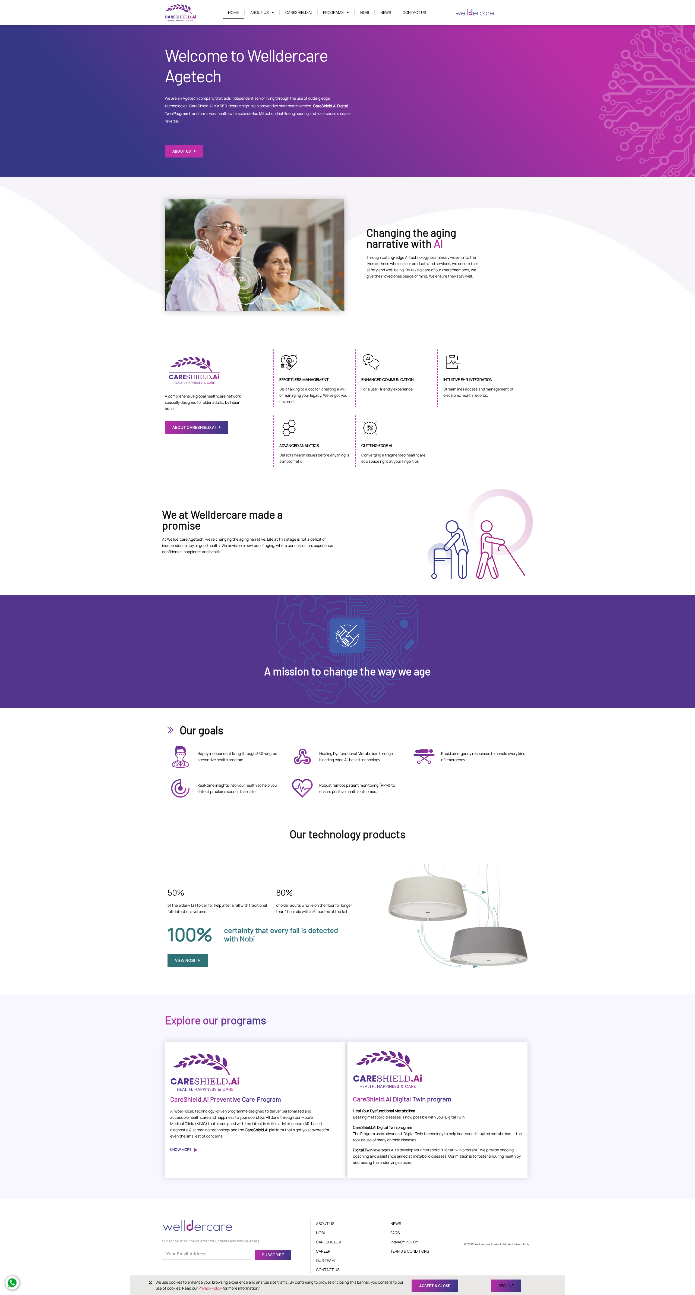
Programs (333, 12)
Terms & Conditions (409, 1251)
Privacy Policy (404, 1241)
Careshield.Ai (329, 1241)
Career (323, 1251)
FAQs (395, 1232)
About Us (259, 12)
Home (233, 12)
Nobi (364, 12)
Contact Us (414, 12)
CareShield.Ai (298, 12)
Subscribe (273, 1254)
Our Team (325, 1260)
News (385, 12)
